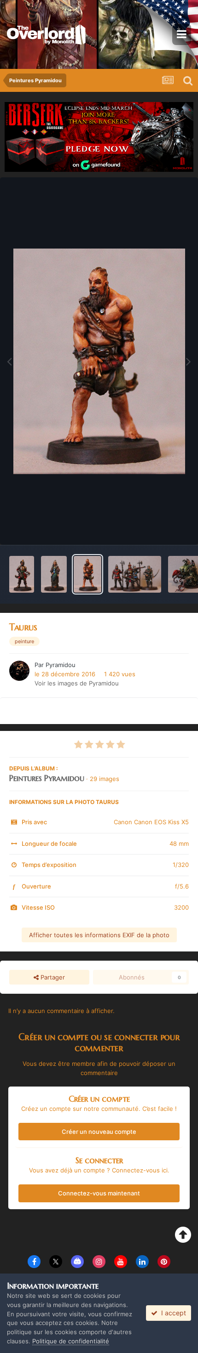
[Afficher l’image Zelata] (53, 574)
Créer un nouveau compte (99, 1131)
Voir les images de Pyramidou (77, 683)
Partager (52, 977)
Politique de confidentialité (70, 1341)
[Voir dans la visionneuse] (99, 361)
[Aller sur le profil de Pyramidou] (19, 671)
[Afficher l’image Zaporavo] (21, 574)
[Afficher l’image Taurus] (88, 574)
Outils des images (151, 528)
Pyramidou (61, 664)
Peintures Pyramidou (46, 778)
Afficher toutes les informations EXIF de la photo (99, 935)
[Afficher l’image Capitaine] (134, 574)
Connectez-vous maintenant (99, 1193)
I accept (171, 1313)
